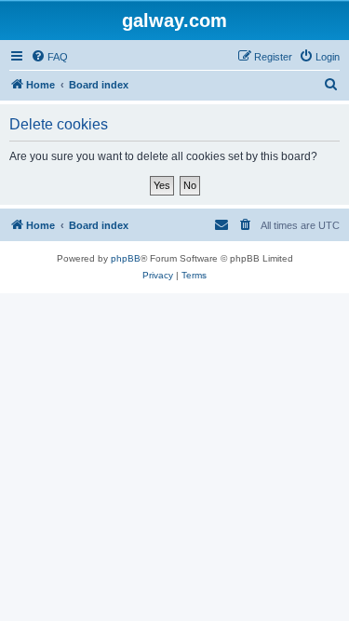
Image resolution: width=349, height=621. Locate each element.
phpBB (126, 258)
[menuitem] (49, 57)
